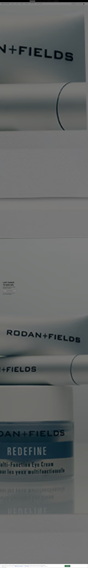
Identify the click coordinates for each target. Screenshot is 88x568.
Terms (42, 566)
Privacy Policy (27, 566)
